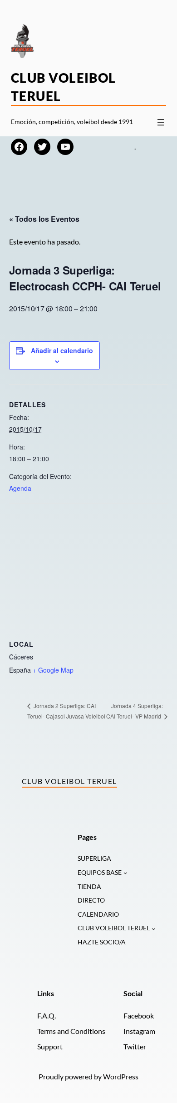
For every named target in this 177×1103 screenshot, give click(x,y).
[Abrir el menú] (160, 122)
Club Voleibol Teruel (69, 781)
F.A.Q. (46, 1015)
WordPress (120, 1076)
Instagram (139, 1031)
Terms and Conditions (71, 1031)
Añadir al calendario (62, 350)
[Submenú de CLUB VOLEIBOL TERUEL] (153, 928)
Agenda (20, 488)
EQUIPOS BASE (100, 872)
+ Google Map (53, 669)
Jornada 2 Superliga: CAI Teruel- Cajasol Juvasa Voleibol (66, 711)
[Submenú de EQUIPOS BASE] (125, 872)
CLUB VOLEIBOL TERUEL (114, 928)
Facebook (138, 1015)
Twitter (134, 1046)
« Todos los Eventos (44, 219)
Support (50, 1046)
